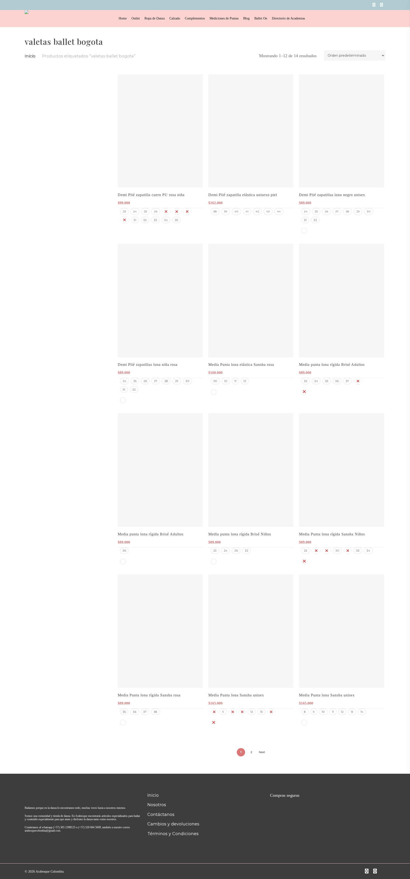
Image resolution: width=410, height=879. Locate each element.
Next (262, 752)
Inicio (30, 56)
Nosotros (156, 804)
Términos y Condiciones (173, 833)
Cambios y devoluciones (173, 824)
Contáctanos (160, 814)
